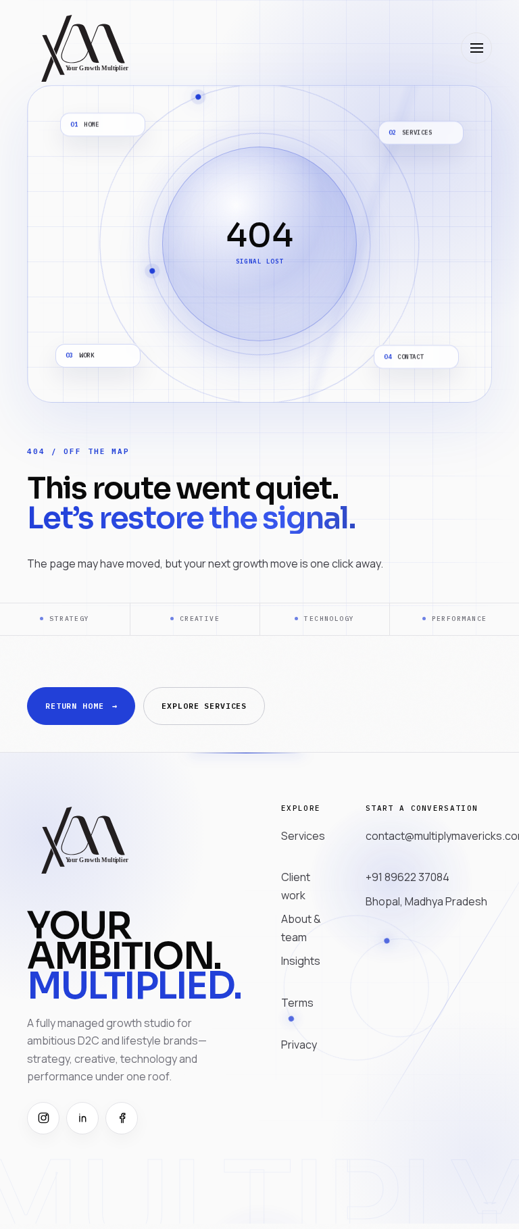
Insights (300, 960)
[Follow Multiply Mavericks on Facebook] (121, 1118)
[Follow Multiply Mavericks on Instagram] (43, 1118)
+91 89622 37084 (407, 877)
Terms (297, 1002)
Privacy (299, 1044)
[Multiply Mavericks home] (84, 47)
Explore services (204, 706)
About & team (301, 927)
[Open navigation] (476, 48)
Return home (81, 706)
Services (303, 835)
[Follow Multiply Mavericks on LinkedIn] (82, 1118)
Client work (295, 886)
